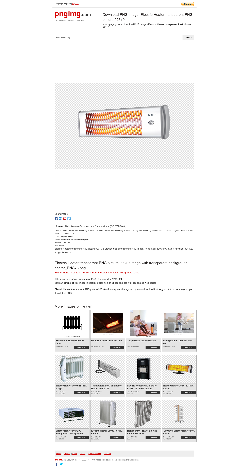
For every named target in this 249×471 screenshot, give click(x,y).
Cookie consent (94, 453)
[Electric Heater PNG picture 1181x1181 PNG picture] (143, 369)
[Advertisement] (124, 62)
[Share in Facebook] (56, 218)
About (58, 453)
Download (81, 347)
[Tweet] (69, 218)
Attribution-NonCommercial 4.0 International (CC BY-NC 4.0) (95, 226)
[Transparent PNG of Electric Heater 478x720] (143, 414)
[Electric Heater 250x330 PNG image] (107, 414)
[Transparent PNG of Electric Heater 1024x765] (107, 369)
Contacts (107, 453)
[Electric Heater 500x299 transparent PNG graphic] (72, 414)
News (74, 453)
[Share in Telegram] (60, 218)
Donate (82, 453)
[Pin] (64, 218)
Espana (75, 3)
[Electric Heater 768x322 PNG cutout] (179, 369)
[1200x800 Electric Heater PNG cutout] (179, 414)
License (67, 453)
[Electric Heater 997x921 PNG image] (72, 369)
